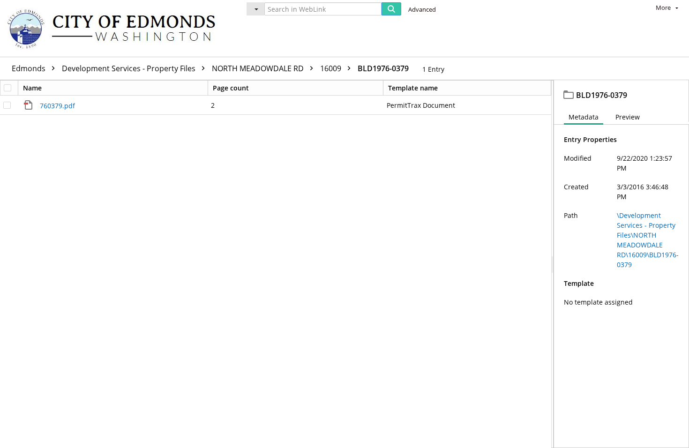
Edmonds (29, 68)
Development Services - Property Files (129, 68)
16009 (331, 68)
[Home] (116, 28)
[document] (621, 264)
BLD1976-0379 (383, 68)
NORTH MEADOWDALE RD (259, 68)
